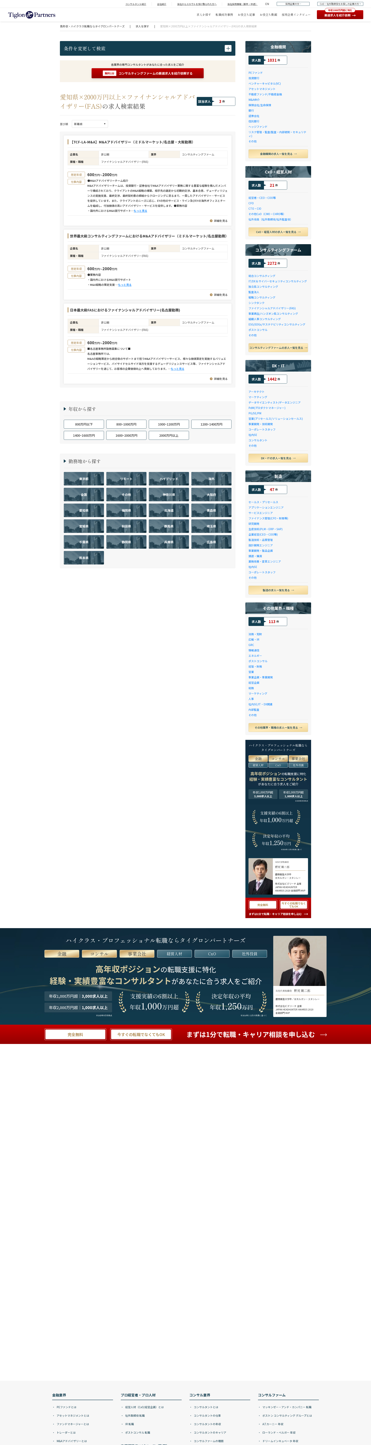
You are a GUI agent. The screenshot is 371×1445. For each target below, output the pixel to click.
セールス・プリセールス (263, 502)
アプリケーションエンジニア (266, 507)
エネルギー (255, 656)
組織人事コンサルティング (264, 319)
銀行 (251, 110)
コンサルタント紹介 (135, 4)
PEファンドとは (66, 1407)
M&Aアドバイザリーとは (71, 1441)
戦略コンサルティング (261, 297)
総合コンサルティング (261, 276)
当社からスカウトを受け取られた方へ (197, 4)
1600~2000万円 (126, 435)
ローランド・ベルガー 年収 (278, 1432)
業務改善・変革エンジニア (264, 561)
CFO (251, 203)
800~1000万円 (126, 424)
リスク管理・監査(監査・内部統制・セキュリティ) (277, 134)
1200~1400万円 (211, 424)
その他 (252, 141)
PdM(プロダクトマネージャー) (266, 408)
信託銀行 (253, 121)
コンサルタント (257, 440)
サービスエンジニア (260, 513)
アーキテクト (256, 392)
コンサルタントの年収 (207, 1424)
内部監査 (253, 710)
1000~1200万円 (169, 424)
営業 (251, 672)
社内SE (252, 435)
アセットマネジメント (262, 89)
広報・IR (253, 639)
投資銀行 (253, 78)
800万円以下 (84, 424)
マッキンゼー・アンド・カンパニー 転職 (286, 1407)
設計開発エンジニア (260, 545)
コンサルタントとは (205, 1407)
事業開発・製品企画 (260, 551)
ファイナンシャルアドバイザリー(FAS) (272, 308)
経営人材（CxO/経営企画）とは (144, 1407)
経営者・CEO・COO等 (262, 198)
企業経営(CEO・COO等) (263, 534)
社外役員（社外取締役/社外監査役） (270, 219)
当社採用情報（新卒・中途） (242, 4)
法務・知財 (255, 634)
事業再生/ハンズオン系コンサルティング (273, 313)
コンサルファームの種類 (208, 1441)
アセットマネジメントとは (72, 1415)
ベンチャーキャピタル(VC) (264, 83)
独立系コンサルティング (263, 286)
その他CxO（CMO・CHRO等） (267, 214)
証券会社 (253, 116)
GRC (251, 645)
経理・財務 (255, 666)
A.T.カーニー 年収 (272, 1424)
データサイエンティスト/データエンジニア (274, 402)
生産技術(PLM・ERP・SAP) (265, 529)
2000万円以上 (169, 435)
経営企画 (253, 683)
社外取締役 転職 (135, 1415)
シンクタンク (256, 303)
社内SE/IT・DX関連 (260, 704)
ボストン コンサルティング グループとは (287, 1415)
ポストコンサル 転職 (137, 1432)
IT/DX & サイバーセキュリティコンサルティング (277, 281)
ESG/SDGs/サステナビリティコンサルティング (276, 324)
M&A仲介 (254, 100)
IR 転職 (129, 1424)
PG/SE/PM (254, 413)
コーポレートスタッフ (262, 429)
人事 (251, 699)
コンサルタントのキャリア (209, 1432)
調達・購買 (255, 556)
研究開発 (253, 524)
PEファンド (255, 73)
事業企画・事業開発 (260, 677)
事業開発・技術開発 (260, 424)
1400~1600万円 (84, 435)
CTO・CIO (254, 208)
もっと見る (140, 211)
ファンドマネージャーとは (72, 1424)
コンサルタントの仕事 (207, 1415)
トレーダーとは (66, 1432)
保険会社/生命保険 (259, 105)
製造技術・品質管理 (260, 540)
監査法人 (253, 292)
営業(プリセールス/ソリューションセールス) (275, 419)
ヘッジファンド (257, 127)
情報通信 (253, 650)
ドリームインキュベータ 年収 (280, 1441)
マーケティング (257, 397)
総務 (251, 688)
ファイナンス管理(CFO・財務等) (268, 518)
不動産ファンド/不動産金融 (265, 94)
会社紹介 (161, 4)
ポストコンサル (257, 330)
